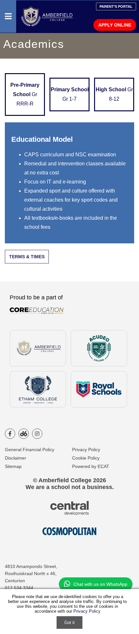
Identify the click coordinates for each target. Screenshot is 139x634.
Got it (69, 622)
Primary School (70, 94)
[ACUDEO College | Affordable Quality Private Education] (98, 348)
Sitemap (13, 466)
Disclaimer (15, 458)
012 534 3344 (19, 587)
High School (114, 94)
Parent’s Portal (116, 6)
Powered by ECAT (90, 466)
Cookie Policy (86, 458)
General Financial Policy (29, 449)
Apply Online (114, 25)
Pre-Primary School (24, 94)
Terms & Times (27, 256)
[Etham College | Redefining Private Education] (37, 389)
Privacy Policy (86, 449)
